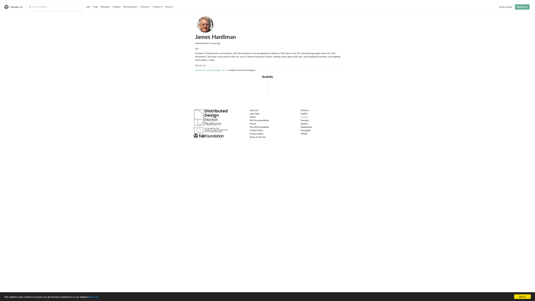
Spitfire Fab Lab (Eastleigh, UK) (210, 70)
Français (305, 120)
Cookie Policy (256, 130)
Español (304, 117)
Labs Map (254, 114)
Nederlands (306, 127)
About (253, 117)
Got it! (522, 296)
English (304, 114)
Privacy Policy (256, 134)
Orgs (95, 7)
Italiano (304, 124)
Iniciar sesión (505, 7)
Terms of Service (258, 137)
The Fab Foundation (259, 127)
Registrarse (522, 7)
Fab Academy (129, 7)
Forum (168, 7)
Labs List (254, 110)
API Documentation (259, 120)
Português (306, 130)
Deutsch (305, 110)
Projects (157, 7)
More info (93, 296)
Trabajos (117, 7)
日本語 (304, 134)
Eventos (144, 7)
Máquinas (105, 7)
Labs (88, 7)
